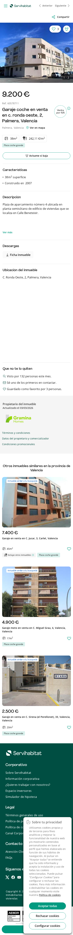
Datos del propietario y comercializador (25, 438)
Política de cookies (50, 895)
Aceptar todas (47, 906)
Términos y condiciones (16, 432)
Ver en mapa (37, 127)
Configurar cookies (47, 926)
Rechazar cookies (47, 916)
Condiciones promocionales (18, 444)
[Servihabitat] (21, 5)
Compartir (63, 17)
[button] (6, 50)
